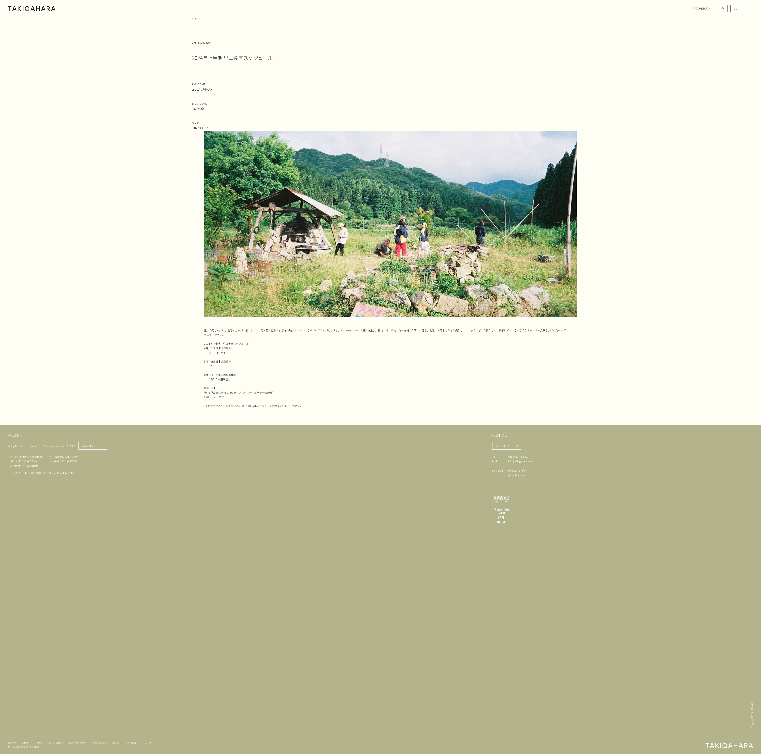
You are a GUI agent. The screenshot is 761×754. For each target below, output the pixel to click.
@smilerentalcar (66, 473)
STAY (39, 742)
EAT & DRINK (56, 742)
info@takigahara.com (520, 461)
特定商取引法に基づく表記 (23, 747)
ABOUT (116, 742)
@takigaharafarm (518, 470)
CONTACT (148, 742)
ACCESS (131, 742)
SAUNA (12, 742)
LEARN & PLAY (77, 742)
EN (735, 8)
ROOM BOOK (702, 9)
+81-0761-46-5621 (518, 456)
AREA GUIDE (99, 742)
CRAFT (26, 742)
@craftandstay (516, 475)
